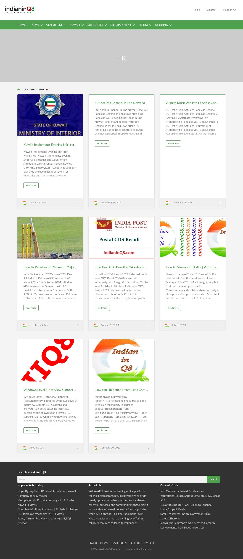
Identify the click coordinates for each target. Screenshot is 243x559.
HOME (22, 24)
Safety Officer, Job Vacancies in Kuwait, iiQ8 (44, 518)
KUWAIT (75, 24)
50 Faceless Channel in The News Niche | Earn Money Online (137, 103)
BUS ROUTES (95, 24)
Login (197, 9)
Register (210, 9)
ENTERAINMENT (120, 24)
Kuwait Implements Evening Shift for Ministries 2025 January (65, 144)
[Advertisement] (115, 9)
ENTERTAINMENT (142, 542)
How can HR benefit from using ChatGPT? (124, 390)
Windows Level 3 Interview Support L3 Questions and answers (66, 390)
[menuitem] (197, 10)
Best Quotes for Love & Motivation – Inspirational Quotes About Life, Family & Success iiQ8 (190, 495)
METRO (143, 24)
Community (161, 24)
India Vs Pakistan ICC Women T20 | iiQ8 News (55, 267)
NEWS (35, 24)
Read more (32, 186)
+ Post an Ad (228, 9)
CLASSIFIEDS (54, 24)
